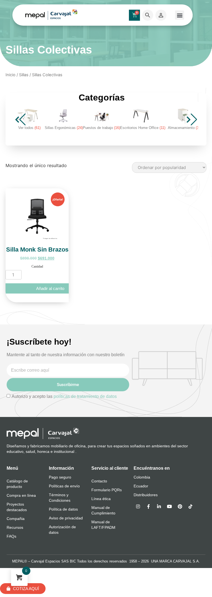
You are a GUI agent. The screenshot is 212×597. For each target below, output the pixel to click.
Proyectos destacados (17, 507)
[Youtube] (169, 506)
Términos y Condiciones (59, 498)
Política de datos (63, 509)
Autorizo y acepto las (64, 396)
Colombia (142, 477)
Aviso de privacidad (66, 518)
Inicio (10, 74)
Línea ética (101, 498)
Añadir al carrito (50, 288)
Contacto (99, 481)
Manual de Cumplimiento (103, 510)
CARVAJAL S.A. (186, 561)
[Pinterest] (180, 506)
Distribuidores (146, 495)
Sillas (23, 74)
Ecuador (141, 486)
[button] (179, 15)
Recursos (15, 527)
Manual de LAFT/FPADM (103, 525)
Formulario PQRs (106, 490)
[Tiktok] (190, 506)
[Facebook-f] (148, 506)
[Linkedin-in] (159, 506)
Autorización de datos (62, 530)
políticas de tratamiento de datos (85, 396)
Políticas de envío (64, 486)
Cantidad (37, 266)
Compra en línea (21, 495)
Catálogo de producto (17, 484)
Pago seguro (60, 477)
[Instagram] (138, 506)
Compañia (16, 518)
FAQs (11, 536)
